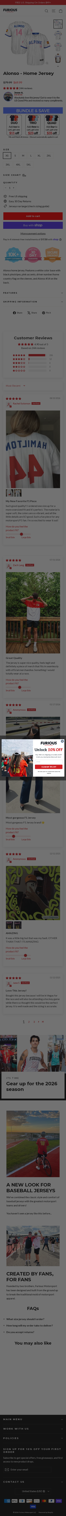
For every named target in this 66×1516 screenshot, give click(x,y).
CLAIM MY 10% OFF (48, 767)
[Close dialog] (62, 741)
